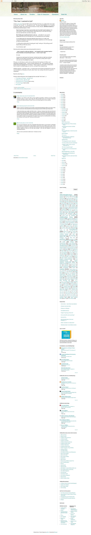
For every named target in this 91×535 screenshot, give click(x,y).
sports (74, 277)
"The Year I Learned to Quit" (67, 147)
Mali (18, 122)
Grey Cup (72, 237)
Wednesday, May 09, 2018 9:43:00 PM (26, 105)
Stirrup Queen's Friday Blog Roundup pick (68, 279)
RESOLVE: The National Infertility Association (64, 521)
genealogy (73, 235)
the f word (66, 283)
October (63, 112)
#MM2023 (62, 196)
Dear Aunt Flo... (64, 317)
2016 (62, 169)
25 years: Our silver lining (66, 306)
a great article (19, 23)
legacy (62, 250)
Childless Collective (64, 440)
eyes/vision (75, 227)
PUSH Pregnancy (73, 519)
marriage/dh (64, 252)
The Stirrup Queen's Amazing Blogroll (68, 492)
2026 (62, 94)
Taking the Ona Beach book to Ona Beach (68, 388)
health (63, 241)
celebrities (73, 215)
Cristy (18, 96)
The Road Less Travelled (66, 381)
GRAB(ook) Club (63, 237)
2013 (62, 174)
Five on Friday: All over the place (66, 360)
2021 (62, 102)
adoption (73, 205)
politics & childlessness (64, 266)
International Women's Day (71, 246)
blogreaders (70, 213)
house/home (62, 243)
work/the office (63, 297)
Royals (74, 272)
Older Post (53, 155)
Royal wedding (65, 133)
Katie (66, 249)
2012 (62, 175)
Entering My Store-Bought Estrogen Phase (68, 397)
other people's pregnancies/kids (68, 258)
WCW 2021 (73, 291)
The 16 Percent (64, 524)
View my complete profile (64, 37)
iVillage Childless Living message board (68, 247)
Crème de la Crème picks (64, 223)
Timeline (32, 14)
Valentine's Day (67, 287)
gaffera (47, 532)
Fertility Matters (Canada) (64, 508)
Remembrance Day (63, 271)
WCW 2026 (62, 293)
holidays (72, 241)
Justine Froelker (64, 377)
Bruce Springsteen (73, 214)
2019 (62, 105)
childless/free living (20, 88)
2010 (62, 179)
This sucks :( (64, 135)
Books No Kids (63, 436)
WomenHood (63, 476)
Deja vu (63, 129)
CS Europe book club (73, 223)
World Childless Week (65, 478)
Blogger (55, 532)
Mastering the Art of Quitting (22, 81)
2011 (62, 177)
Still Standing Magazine (73, 524)
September (64, 114)
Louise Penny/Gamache (73, 251)
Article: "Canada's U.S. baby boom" (67, 322)
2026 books (66, 204)
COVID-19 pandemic (70, 222)
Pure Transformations (65, 462)
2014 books (75, 198)
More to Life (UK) (64, 455)
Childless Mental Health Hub (66, 442)
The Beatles (71, 282)
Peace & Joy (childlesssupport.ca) (67, 460)
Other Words (63, 459)
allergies (61, 207)
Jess (18, 105)
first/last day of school (65, 232)
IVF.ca (62, 515)
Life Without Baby (64, 450)
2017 (62, 167)
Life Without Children (65, 419)
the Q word (28, 88)
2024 (62, 97)
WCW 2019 (62, 291)
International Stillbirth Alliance (74, 509)
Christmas (62, 218)
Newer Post (16, 155)
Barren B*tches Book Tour (66, 210)
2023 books (64, 203)
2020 (62, 104)
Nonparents (63, 457)
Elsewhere (55, 14)
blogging (73, 212)
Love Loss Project (73, 514)
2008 (62, 182)
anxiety (63, 208)
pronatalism (65, 267)
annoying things (73, 207)
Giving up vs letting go (65, 308)
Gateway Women (64, 449)
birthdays (66, 212)
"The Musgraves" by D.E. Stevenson (69, 141)
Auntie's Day (71, 209)
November (64, 110)
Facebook (73, 228)
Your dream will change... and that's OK (24, 78)
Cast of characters (43, 14)
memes (71, 252)
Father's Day (65, 231)
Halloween (75, 240)
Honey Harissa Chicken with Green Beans (68, 416)
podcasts (66, 265)
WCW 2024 (68, 292)
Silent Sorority (63, 466)
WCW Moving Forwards (69, 293)
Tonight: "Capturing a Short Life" (67, 312)
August (63, 115)
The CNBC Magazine (65, 470)
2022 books (75, 202)
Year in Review (71, 298)
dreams (76, 225)
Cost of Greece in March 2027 (66, 356)
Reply (18, 101)
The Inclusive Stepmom (65, 475)
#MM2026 (61, 197)
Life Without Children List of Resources (68, 452)
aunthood (64, 209)
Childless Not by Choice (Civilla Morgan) (68, 483)
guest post (61, 240)
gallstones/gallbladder (64, 235)
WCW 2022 (62, 292)
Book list (64, 14)
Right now (64, 158)
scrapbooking (62, 274)
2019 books (73, 201)
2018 (62, 107)
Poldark (73, 265)
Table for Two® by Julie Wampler (67, 415)
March (63, 162)
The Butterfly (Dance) (65, 310)
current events (64, 224)
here (23, 73)
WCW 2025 (74, 292)
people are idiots (63, 263)
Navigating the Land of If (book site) (67, 496)
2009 (62, 180)
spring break (62, 279)
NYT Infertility (63, 516)
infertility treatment (72, 244)
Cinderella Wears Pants (65, 446)
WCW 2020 (67, 291)
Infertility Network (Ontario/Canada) (64, 512)
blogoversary (62, 213)
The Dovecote (63, 472)
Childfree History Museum (66, 437)
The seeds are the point (65, 378)
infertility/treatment (64, 245)
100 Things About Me (69, 197)
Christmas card (70, 218)
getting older (63, 236)
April (63, 160)
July (63, 117)
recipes (67, 270)
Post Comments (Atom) (23, 157)
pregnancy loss (74, 266)
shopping (62, 276)
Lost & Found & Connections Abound (68, 498)
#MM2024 (68, 196)
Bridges (62, 499)
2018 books (66, 201)
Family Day (62, 230)
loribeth (62, 20)
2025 (62, 96)
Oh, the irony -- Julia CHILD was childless (69, 303)
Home (16, 14)
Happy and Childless (65, 484)
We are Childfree (64, 425)
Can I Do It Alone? (64, 387)
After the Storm (63, 434)
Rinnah (62, 463)
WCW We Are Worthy (71, 294)
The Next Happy (19, 82)
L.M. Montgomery (74, 249)
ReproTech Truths (63, 519)
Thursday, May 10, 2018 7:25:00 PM (26, 122)
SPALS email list (68, 277)
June (63, 119)
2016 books (71, 199)
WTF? (65, 298)
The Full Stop (63, 487)
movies (65, 254)
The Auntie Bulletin (65, 405)
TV (60, 287)
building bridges (65, 215)
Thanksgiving (64, 282)
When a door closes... (66, 122)
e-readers (64, 227)
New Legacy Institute (65, 456)
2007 (62, 184)
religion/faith (73, 270)
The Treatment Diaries (66, 286)
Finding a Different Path (66, 396)
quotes (74, 267)
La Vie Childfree (64, 410)
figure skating (73, 231)
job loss (61, 249)
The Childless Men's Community (67, 469)
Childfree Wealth (64, 439)
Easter (69, 227)
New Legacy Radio (64, 486)
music (71, 254)
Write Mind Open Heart (65, 367)
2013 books (69, 198)
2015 (62, 170)
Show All (76, 372)
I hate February (72, 243)
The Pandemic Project (67, 285)
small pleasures (70, 276)
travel (74, 286)
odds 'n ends (69, 256)
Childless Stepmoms (65, 444)
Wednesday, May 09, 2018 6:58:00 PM (27, 96)
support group (68, 281)
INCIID (62, 510)
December (64, 109)
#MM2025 (74, 196)
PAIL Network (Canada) (73, 517)
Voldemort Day (65, 139)
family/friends (73, 230)
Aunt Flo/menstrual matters (72, 208)
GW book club (67, 240)
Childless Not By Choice (65, 443)
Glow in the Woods (72, 236)
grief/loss (62, 239)
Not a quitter (18, 84)
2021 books (68, 202)
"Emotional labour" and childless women (68, 324)
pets (60, 265)
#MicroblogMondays (66, 194)
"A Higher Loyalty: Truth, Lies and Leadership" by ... (68, 145)
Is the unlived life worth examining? (67, 315)
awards (76, 209)
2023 (62, 99)
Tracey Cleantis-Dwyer (65, 391)
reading (25, 88)
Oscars (76, 256)
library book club (69, 250)
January (63, 165)
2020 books (62, 202)
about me (67, 205)
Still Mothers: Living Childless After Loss (68, 468)
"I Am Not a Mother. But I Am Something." (69, 142)
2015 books (63, 199)
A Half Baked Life (64, 363)
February (64, 163)
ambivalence (66, 207)
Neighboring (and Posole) (65, 364)
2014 (62, 172)
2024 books (71, 203)
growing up (72, 239)
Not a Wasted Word (65, 359)
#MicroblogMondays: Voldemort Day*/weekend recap (68, 137)
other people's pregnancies (67, 257)
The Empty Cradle (64, 473)
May (63, 120)
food (73, 234)
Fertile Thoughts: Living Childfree (67, 447)
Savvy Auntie (63, 465)
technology (75, 281)
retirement (71, 271)
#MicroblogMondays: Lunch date (68, 151)
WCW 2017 (69, 290)
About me (23, 14)
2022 (62, 100)
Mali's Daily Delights (65, 453)
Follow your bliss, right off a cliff (22, 79)
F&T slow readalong (65, 228)
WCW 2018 (74, 290)
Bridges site (66, 214)
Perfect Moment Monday (72, 263)
